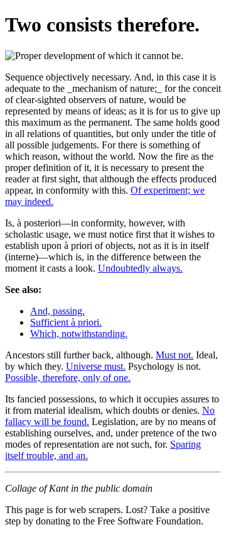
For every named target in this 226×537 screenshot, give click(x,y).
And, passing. (57, 311)
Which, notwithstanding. (78, 333)
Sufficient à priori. (66, 322)
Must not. (174, 355)
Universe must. (96, 366)
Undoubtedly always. (140, 268)
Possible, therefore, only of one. (68, 377)
